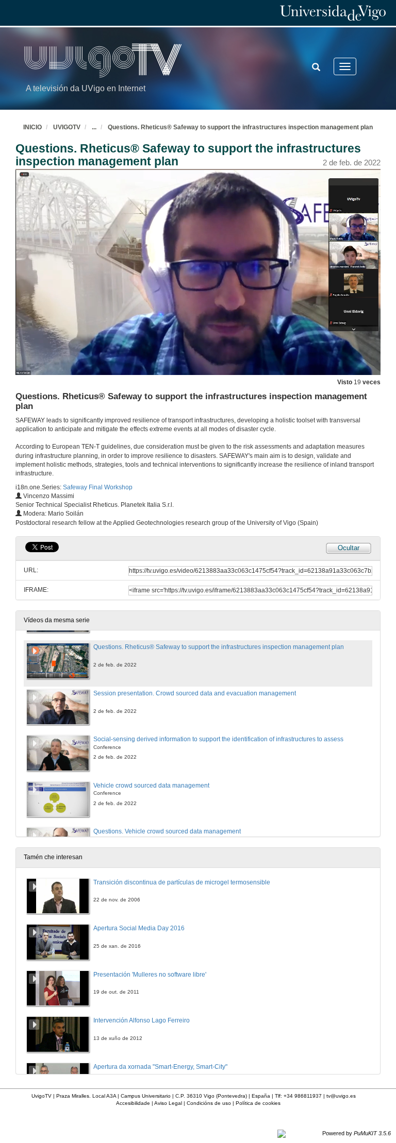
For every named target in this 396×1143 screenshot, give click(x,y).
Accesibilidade (133, 1103)
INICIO (32, 127)
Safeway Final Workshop (98, 487)
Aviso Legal (168, 1103)
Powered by (356, 1133)
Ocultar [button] (348, 548)
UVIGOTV (66, 127)
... (94, 127)
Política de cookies (258, 1103)
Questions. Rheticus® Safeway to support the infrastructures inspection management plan (240, 127)
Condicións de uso (209, 1103)
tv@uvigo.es (341, 1096)
